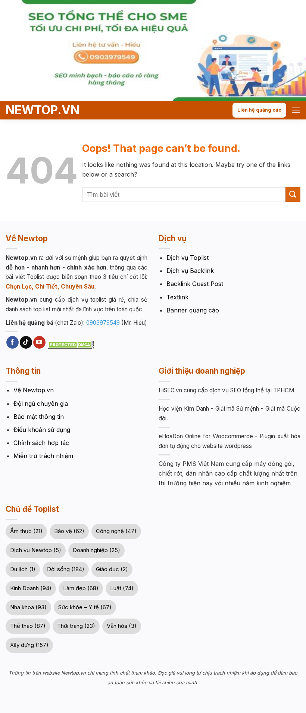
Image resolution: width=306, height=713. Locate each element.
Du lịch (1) (22, 569)
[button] (295, 110)
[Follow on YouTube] (39, 342)
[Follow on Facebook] (12, 342)
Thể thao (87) (28, 625)
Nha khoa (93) (28, 607)
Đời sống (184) (65, 569)
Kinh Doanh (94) (30, 588)
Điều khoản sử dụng (41, 429)
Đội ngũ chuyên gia (40, 403)
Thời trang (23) (76, 625)
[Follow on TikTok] (26, 342)
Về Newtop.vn (33, 390)
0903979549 (103, 322)
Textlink (177, 297)
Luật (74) (122, 588)
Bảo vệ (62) (69, 531)
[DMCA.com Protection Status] (70, 344)
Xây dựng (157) (29, 644)
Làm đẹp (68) (81, 588)
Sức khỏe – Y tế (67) (85, 607)
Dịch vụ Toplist (187, 257)
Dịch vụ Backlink (190, 270)
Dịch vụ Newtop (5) (35, 550)
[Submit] (292, 194)
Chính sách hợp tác (41, 442)
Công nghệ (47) (116, 531)
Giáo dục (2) (112, 569)
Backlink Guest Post (194, 283)
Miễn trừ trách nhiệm (43, 456)
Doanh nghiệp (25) (96, 550)
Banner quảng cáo (192, 310)
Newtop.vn (34, 110)
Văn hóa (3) (122, 625)
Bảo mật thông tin (38, 416)
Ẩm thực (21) (26, 531)
